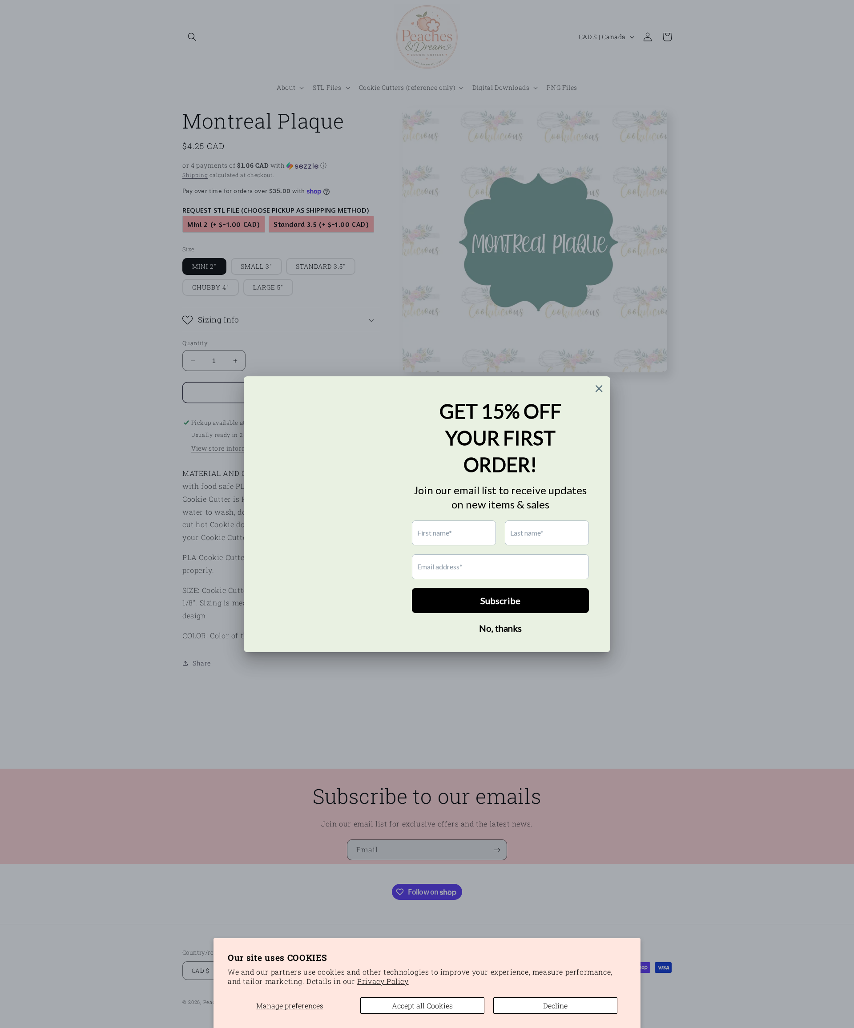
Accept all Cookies (422, 1005)
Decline (555, 1005)
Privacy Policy (382, 981)
